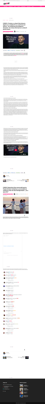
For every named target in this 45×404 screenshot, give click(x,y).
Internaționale (23, 6)
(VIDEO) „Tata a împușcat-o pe (26, 396)
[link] (16, 118)
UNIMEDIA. (15, 55)
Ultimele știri (11, 6)
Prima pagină (5, 6)
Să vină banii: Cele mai (25, 392)
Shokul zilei (28, 6)
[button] (27, 0)
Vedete (15, 6)
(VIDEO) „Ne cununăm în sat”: (26, 385)
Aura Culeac (17, 31)
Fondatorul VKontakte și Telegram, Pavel (26, 389)
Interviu (18, 6)
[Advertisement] (22, 13)
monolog (23, 53)
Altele (33, 6)
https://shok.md (8, 176)
